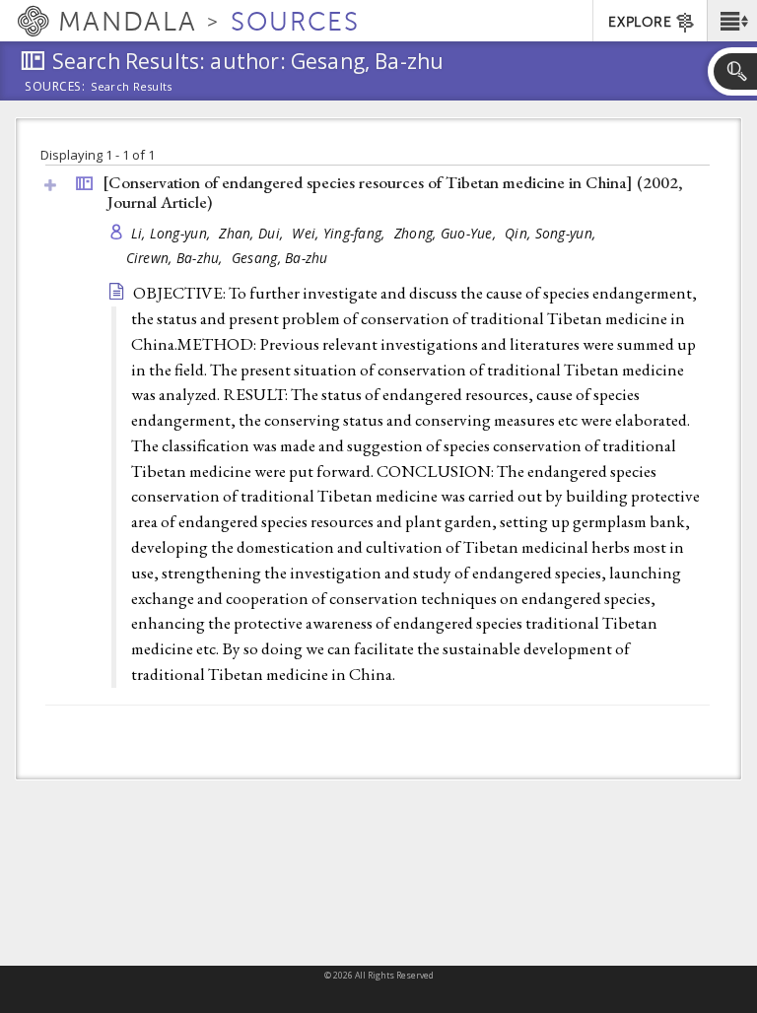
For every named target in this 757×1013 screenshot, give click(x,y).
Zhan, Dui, (253, 233)
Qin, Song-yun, (552, 233)
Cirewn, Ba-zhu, (176, 257)
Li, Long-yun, (173, 233)
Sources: (55, 88)
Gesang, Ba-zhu (280, 257)
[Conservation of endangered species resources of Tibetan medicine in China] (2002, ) (393, 192)
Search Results (131, 87)
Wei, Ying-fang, (340, 233)
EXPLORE (639, 22)
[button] (732, 20)
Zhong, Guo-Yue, (447, 233)
